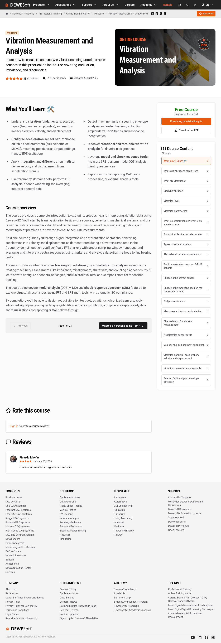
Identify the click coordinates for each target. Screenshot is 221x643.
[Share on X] (161, 13)
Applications (63, 4)
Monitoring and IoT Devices (20, 547)
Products (39, 4)
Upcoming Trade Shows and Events (25, 597)
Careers (129, 4)
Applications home (70, 497)
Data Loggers (13, 539)
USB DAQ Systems (16, 505)
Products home (14, 497)
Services (10, 572)
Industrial (119, 522)
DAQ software (13, 551)
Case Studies (67, 597)
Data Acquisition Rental (18, 568)
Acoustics (65, 534)
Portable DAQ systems (18, 522)
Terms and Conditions (17, 610)
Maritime (119, 526)
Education (119, 510)
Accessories (12, 563)
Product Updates (69, 614)
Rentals (167, 4)
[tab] (186, 161)
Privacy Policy (13, 601)
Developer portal (177, 521)
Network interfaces (16, 555)
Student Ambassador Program (131, 601)
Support (87, 4)
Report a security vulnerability (22, 618)
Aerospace (120, 497)
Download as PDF (189, 130)
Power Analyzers (15, 543)
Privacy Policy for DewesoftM (21, 606)
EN (207, 4)
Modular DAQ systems (18, 526)
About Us (11, 589)
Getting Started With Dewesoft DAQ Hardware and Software (187, 599)
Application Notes (69, 593)
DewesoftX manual (178, 525)
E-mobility (119, 514)
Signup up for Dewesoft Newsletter (79, 618)
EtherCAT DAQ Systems (19, 514)
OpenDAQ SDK (176, 530)
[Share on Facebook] (156, 13)
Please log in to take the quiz (186, 121)
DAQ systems (13, 501)
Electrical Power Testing (73, 530)
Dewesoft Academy (125, 589)
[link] (128, 13)
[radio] (7, 78)
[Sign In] (195, 5)
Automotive (120, 501)
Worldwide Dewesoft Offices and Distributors (186, 503)
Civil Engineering (123, 505)
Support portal (176, 517)
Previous (22, 325)
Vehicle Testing (68, 510)
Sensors (10, 559)
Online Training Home (179, 593)
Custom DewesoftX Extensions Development (185, 615)
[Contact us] (179, 5)
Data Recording (68, 501)
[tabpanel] (79, 209)
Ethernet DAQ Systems (18, 510)
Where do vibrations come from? (121, 325)
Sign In (14, 426)
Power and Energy (124, 530)
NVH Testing (66, 514)
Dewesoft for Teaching (126, 606)
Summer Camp (122, 597)
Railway (118, 534)
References (12, 593)
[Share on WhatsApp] (165, 13)
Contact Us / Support (179, 497)
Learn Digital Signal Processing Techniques (191, 609)
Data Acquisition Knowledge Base (78, 606)
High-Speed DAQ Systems (20, 530)
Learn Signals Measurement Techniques (190, 605)
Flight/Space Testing (71, 505)
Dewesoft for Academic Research (132, 610)
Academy (146, 4)
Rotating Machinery (70, 522)
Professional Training (179, 589)
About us (108, 4)
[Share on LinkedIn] (152, 13)
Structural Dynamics (71, 526)
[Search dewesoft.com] (187, 5)
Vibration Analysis (69, 518)
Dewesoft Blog (68, 589)
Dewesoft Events (69, 610)
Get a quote (208, 13)
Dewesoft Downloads (179, 509)
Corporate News (68, 601)
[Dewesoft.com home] (18, 5)
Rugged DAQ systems (17, 518)
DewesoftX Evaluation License (184, 513)
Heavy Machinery (123, 518)
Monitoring (65, 539)
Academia (119, 593)
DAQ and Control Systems (20, 534)
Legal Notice (12, 614)
